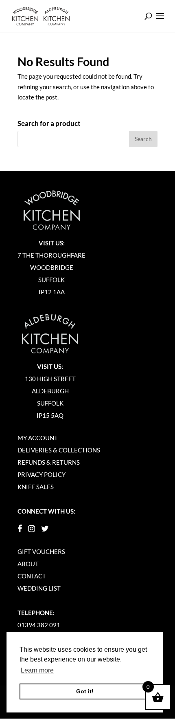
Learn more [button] (37, 670)
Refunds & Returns (49, 462)
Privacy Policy (42, 474)
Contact (32, 576)
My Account (38, 437)
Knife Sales (36, 486)
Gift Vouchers (41, 551)
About (28, 563)
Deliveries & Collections (59, 450)
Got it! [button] (85, 691)
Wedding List (39, 588)
